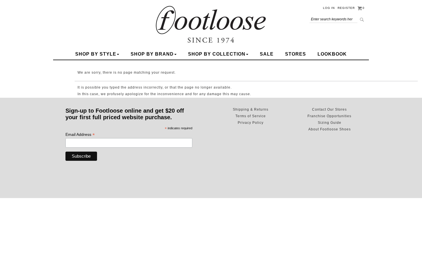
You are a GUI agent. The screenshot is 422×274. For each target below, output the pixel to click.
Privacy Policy (251, 123)
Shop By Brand (152, 54)
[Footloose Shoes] (211, 23)
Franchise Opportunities (329, 116)
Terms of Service (250, 116)
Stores (295, 54)
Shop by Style (95, 54)
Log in (329, 7)
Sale (267, 54)
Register (346, 7)
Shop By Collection (216, 54)
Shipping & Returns (250, 109)
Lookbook (332, 54)
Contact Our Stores (329, 109)
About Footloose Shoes (329, 129)
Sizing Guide (329, 123)
